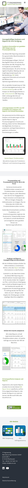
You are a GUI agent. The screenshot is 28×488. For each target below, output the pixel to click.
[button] (3, 150)
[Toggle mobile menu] (25, 2)
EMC (13, 75)
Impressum (5, 477)
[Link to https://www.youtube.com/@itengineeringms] (7, 468)
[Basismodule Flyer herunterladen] (14, 406)
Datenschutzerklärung (9, 480)
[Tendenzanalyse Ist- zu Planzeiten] (14, 138)
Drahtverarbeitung (8, 89)
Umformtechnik (9, 94)
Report (16, 268)
